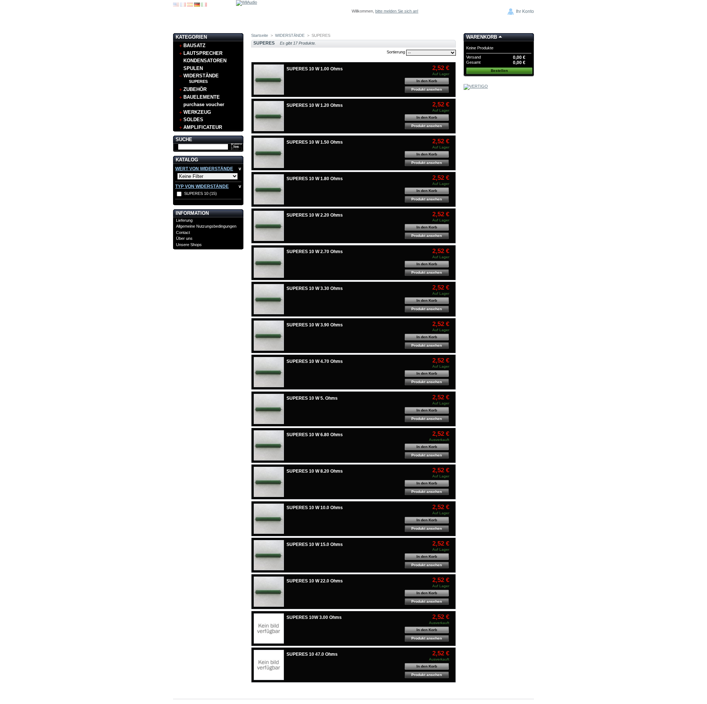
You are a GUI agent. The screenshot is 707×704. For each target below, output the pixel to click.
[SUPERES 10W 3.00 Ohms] (269, 628)
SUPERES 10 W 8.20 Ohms (314, 471)
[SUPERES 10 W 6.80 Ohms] (269, 445)
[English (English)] (176, 5)
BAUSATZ (194, 45)
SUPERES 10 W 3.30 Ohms (314, 288)
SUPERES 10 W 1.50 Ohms (314, 142)
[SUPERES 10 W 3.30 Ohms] (269, 299)
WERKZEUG (197, 112)
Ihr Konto (525, 11)
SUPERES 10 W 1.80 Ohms (314, 178)
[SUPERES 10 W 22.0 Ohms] (269, 592)
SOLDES (193, 119)
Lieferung (184, 220)
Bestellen (499, 71)
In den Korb (426, 81)
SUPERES (198, 81)
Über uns (184, 238)
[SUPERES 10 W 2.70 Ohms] (269, 263)
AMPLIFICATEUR (202, 127)
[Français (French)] (183, 5)
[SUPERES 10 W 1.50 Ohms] (269, 153)
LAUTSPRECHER (202, 53)
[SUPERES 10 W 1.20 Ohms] (269, 116)
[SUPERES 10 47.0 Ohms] (269, 665)
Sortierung (396, 52)
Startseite (259, 35)
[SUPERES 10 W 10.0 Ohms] (269, 519)
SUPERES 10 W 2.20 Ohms (314, 215)
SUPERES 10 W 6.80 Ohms (314, 434)
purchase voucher (203, 104)
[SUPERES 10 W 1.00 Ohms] (269, 79)
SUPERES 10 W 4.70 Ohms (314, 361)
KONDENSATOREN (204, 60)
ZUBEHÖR (195, 89)
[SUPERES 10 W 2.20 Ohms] (269, 226)
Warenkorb (481, 37)
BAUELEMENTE (201, 97)
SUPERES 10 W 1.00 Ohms (314, 68)
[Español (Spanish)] (190, 5)
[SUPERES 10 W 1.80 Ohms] (269, 189)
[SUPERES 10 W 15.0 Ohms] (269, 555)
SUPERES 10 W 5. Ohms (312, 398)
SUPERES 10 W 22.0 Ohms (314, 581)
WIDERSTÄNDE (201, 75)
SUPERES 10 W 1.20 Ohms (314, 105)
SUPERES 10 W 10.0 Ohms (314, 507)
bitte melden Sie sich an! (396, 11)
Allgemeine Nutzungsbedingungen (206, 226)
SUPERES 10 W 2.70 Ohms (314, 251)
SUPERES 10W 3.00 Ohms (314, 617)
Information (192, 213)
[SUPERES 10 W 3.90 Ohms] (269, 336)
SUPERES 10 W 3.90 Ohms (314, 325)
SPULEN (193, 68)
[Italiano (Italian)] (204, 5)
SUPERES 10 (200, 193)
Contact (183, 232)
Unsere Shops (189, 244)
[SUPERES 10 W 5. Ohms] (269, 409)
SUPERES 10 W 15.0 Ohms (314, 544)
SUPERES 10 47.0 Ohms (312, 654)
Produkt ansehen (426, 89)
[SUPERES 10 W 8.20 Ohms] (269, 482)
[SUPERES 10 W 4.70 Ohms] (269, 372)
